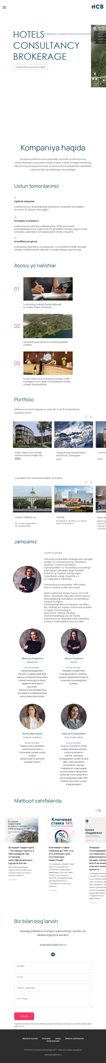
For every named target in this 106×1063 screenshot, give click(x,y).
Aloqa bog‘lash (53, 1041)
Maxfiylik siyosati (30, 1038)
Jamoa (58, 1038)
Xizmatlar (46, 1038)
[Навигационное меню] (4, 7)
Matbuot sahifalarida (74, 1038)
